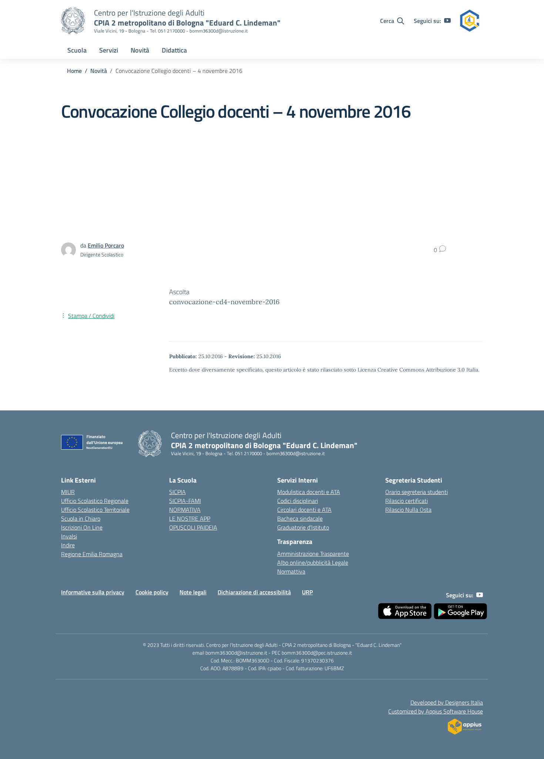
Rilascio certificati (406, 500)
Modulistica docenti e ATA (308, 491)
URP (307, 592)
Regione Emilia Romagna (91, 554)
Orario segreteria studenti (416, 491)
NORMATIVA (185, 509)
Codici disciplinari (297, 500)
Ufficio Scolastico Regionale (94, 500)
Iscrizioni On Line (82, 527)
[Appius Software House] (464, 724)
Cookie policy (151, 592)
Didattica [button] (174, 50)
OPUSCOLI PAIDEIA (193, 527)
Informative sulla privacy (92, 592)
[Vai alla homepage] (73, 20)
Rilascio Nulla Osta (408, 509)
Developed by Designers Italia (446, 702)
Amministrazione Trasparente (313, 553)
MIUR (68, 491)
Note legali (192, 592)
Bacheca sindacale (300, 518)
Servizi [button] (108, 50)
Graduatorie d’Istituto (303, 527)
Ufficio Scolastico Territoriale (95, 509)
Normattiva (291, 571)
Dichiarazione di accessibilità (254, 592)
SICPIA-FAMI (185, 500)
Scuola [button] (77, 50)
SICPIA (177, 491)
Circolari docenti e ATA (304, 509)
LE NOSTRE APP (189, 518)
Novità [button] (140, 50)
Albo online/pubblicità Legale (312, 562)
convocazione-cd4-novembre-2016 (224, 302)
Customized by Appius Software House (435, 711)
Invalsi (69, 536)
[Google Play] (460, 611)
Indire (68, 545)
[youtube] (447, 20)
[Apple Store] (405, 611)
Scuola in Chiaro (80, 518)
